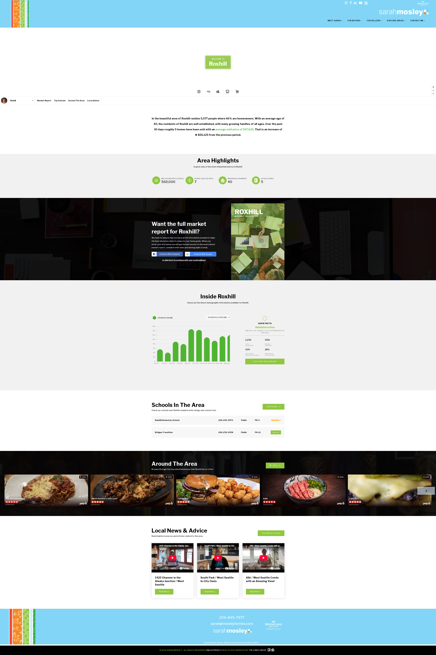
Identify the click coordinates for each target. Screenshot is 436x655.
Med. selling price (172, 178)
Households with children (270, 354)
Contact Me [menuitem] (417, 21)
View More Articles (271, 533)
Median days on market (237, 178)
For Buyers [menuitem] (354, 21)
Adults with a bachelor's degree (252, 354)
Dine (275, 465)
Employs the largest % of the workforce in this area (264, 332)
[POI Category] (199, 91)
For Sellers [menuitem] (374, 21)
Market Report (44, 101)
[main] (218, 318)
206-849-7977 (231, 617)
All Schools (272, 407)
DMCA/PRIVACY (213, 650)
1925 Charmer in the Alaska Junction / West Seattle (169, 581)
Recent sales (204, 178)
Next (426, 491)
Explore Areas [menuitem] (395, 21)
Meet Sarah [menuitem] (334, 21)
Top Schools (60, 101)
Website (275, 432)
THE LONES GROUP (257, 650)
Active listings (267, 178)
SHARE (84, 477)
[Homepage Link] (403, 12)
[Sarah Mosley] (4, 100)
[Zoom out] (433, 90)
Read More (164, 592)
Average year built (268, 344)
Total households (249, 344)
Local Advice (93, 101)
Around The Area (76, 101)
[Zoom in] (433, 87)
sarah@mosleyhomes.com (232, 624)
